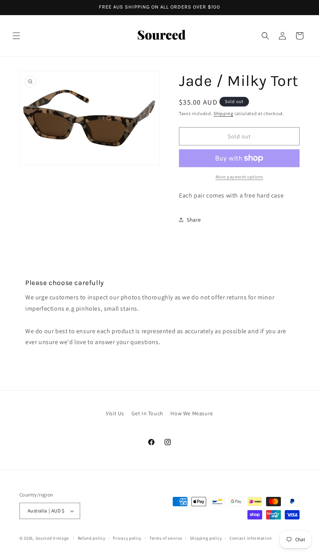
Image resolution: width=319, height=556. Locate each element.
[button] (16, 35)
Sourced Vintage (52, 538)
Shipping (223, 113)
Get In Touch (147, 413)
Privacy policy (127, 538)
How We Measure (191, 413)
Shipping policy (206, 538)
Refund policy (91, 538)
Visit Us (115, 413)
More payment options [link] (239, 177)
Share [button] (194, 219)
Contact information (251, 538)
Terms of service (165, 538)
